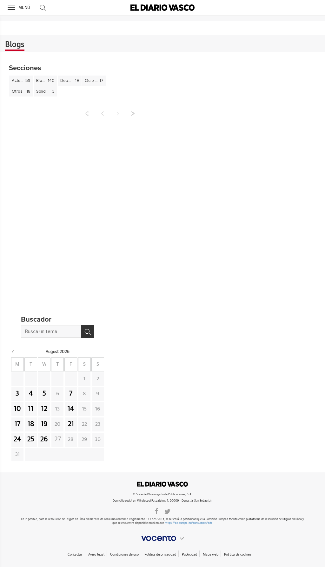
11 (30, 409)
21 (71, 424)
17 (17, 424)
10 (17, 409)
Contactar (75, 554)
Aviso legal (96, 554)
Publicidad (189, 554)
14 (71, 409)
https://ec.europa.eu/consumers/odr (188, 523)
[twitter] (167, 511)
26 (44, 439)
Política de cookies (237, 554)
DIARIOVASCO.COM (162, 484)
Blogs (14, 45)
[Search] (87, 331)
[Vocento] (162, 538)
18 (31, 424)
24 (17, 439)
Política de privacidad (160, 554)
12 (44, 409)
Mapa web (210, 554)
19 (44, 424)
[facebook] (156, 511)
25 (30, 439)
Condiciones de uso (124, 554)
